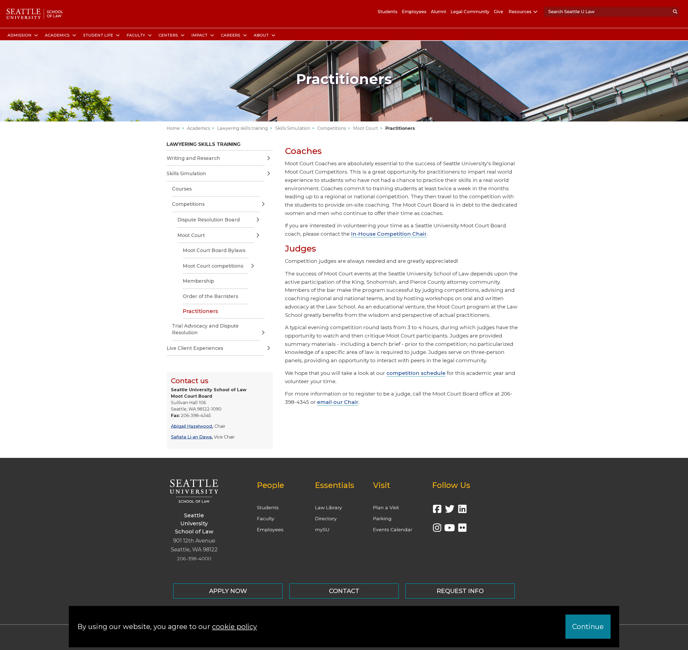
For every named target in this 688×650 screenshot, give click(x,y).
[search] (675, 11)
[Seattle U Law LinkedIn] (462, 510)
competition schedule (416, 373)
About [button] (262, 35)
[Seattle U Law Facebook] (437, 510)
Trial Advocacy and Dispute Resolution (205, 329)
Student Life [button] (98, 35)
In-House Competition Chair (389, 234)
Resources (520, 11)
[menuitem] (22, 35)
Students (387, 11)
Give (498, 11)
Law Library (328, 507)
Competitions (331, 128)
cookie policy (234, 626)
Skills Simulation (292, 128)
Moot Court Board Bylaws (214, 250)
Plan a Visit (386, 507)
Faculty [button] (136, 35)
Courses (182, 189)
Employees (414, 11)
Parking (382, 518)
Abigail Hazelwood (191, 426)
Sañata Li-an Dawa (191, 437)
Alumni (438, 11)
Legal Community (469, 11)
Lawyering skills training (242, 128)
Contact (344, 591)
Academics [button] (58, 35)
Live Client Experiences (195, 348)
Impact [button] (200, 35)
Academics (198, 128)
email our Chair (337, 402)
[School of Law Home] (34, 14)
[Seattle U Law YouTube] (450, 529)
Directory (326, 518)
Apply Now (228, 591)
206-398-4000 (194, 558)
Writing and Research (193, 158)
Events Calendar (392, 529)
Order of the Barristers (210, 296)
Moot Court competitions (213, 266)
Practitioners (400, 128)
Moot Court (365, 128)
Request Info (460, 591)
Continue (588, 626)
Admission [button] (20, 35)
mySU (322, 529)
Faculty (265, 518)
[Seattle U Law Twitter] (450, 510)
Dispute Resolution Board (208, 219)
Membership (198, 281)
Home (173, 128)
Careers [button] (231, 35)
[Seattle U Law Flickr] (462, 529)
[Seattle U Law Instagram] (437, 529)
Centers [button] (169, 35)
